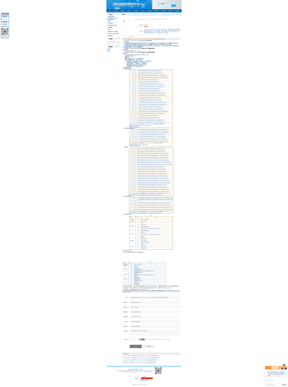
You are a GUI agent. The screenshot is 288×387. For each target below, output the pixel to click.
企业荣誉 (129, 10)
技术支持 (143, 10)
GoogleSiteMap (122, 371)
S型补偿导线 (145, 289)
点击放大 (131, 36)
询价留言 (170, 10)
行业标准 (136, 10)
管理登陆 (143, 371)
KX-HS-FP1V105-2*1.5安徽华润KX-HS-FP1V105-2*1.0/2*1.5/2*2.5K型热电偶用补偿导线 (141, 359)
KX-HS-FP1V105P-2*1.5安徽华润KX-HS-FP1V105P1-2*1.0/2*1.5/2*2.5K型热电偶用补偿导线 (141, 357)
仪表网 (140, 371)
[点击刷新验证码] (142, 339)
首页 (109, 10)
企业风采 (115, 10)
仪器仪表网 (109, 48)
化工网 (108, 49)
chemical (109, 51)
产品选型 (122, 10)
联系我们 (177, 10)
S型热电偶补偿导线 (134, 289)
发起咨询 (284, 384)
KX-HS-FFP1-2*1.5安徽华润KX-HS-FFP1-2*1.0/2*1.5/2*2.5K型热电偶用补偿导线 (139, 362)
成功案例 (150, 10)
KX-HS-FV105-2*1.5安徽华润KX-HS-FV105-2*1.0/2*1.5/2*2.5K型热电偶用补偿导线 (139, 361)
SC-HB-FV (140, 289)
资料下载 (163, 10)
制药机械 (108, 50)
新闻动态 (157, 10)
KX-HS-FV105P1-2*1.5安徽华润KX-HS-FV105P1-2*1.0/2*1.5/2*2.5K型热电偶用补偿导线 (141, 355)
